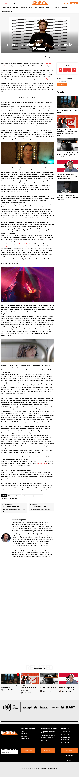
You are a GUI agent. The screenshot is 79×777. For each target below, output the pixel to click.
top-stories (38, 495)
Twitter (66, 734)
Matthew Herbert (42, 463)
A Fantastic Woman (14, 495)
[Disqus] (27, 587)
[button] (11, 3)
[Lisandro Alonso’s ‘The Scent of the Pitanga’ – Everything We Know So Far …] (67, 144)
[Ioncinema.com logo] (9, 733)
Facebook (66, 731)
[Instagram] (62, 737)
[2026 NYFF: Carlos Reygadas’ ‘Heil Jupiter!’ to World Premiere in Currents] (67, 187)
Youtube (66, 740)
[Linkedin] (62, 743)
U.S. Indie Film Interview (10, 498)
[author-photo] (2, 690)
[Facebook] (60, 70)
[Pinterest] (69, 70)
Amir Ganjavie (31, 57)
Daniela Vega (45, 79)
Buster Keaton (24, 244)
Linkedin (66, 742)
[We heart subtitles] (40, 2)
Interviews (40, 40)
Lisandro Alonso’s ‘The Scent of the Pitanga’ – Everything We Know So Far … (67, 155)
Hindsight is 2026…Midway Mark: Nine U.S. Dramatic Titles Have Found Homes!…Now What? (67, 132)
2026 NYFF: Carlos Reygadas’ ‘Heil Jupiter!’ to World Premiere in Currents (67, 197)
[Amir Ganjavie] (6, 538)
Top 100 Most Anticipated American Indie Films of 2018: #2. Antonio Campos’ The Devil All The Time (13, 509)
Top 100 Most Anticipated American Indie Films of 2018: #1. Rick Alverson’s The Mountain (40, 508)
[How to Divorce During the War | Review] (67, 102)
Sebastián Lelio (28, 495)
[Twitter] (65, 70)
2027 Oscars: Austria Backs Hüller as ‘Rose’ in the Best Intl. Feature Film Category (67, 176)
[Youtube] (62, 740)
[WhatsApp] (74, 70)
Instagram (66, 737)
